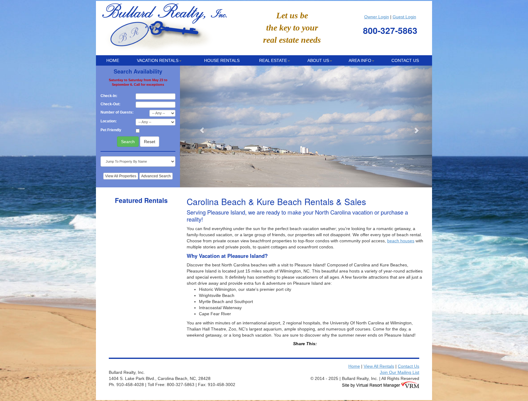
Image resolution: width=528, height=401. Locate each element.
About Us (318, 60)
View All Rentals (379, 366)
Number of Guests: (117, 112)
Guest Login (404, 16)
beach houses (400, 240)
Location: (109, 121)
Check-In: (109, 96)
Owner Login (376, 16)
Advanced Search (156, 176)
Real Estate (273, 60)
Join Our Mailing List (399, 372)
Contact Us (405, 60)
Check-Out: (110, 104)
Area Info (360, 60)
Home (112, 60)
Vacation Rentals (157, 60)
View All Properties (120, 176)
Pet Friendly (111, 130)
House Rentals (222, 60)
